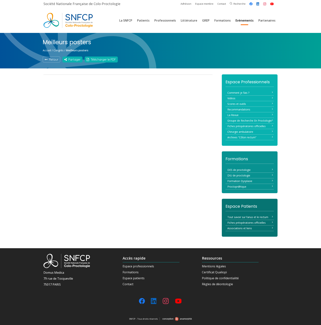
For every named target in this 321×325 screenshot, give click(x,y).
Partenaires (266, 20)
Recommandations (238, 109)
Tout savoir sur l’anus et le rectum (247, 217)
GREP (206, 20)
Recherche (240, 3)
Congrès (59, 50)
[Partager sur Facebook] (251, 3)
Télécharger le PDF (102, 59)
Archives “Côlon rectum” (241, 137)
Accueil (47, 50)
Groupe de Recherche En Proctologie (249, 120)
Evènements (245, 20)
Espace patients (134, 278)
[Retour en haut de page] (314, 321)
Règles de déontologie (217, 284)
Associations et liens (239, 228)
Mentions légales (214, 266)
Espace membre (204, 3)
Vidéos (231, 98)
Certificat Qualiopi (214, 272)
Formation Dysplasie (239, 181)
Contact (221, 3)
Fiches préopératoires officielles (246, 126)
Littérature (189, 20)
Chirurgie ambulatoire (240, 131)
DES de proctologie (239, 170)
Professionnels (165, 20)
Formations (222, 20)
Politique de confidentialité (220, 278)
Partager (74, 59)
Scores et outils (236, 104)
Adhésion (186, 3)
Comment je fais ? (238, 92)
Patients (143, 20)
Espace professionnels (138, 266)
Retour (53, 59)
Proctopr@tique (236, 186)
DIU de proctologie (238, 175)
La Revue (233, 115)
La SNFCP (125, 20)
